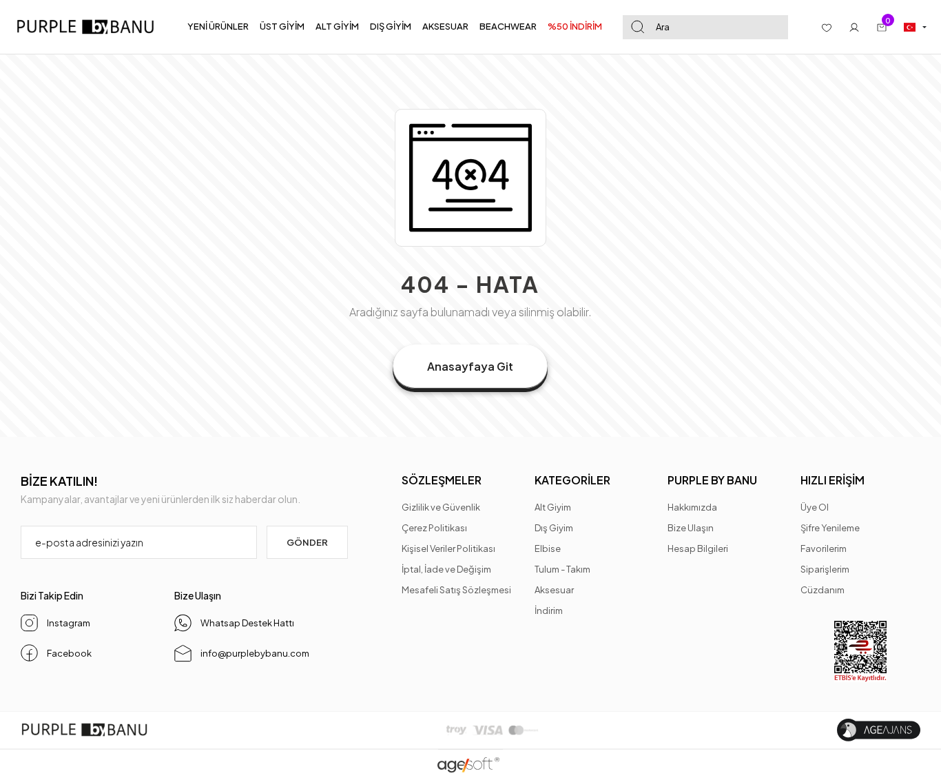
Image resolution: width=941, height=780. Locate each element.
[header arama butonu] (638, 27)
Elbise (548, 548)
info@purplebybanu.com (254, 653)
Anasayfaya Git (470, 366)
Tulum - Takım (562, 569)
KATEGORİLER (572, 480)
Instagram (68, 622)
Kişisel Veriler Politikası (448, 548)
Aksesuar (554, 589)
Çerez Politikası (434, 527)
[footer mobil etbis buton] (860, 651)
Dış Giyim (554, 527)
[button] (218, 27)
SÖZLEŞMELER (442, 480)
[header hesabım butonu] (854, 27)
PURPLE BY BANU (712, 480)
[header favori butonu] (826, 27)
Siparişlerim (824, 569)
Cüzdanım (822, 589)
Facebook (69, 653)
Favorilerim (823, 548)
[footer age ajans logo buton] (878, 730)
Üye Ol (814, 507)
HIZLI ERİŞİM (832, 480)
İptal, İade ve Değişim (446, 569)
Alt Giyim (553, 507)
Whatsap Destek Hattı (247, 622)
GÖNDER (307, 542)
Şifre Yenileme (830, 527)
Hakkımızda (692, 507)
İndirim (549, 610)
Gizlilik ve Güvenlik (441, 507)
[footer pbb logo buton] (84, 730)
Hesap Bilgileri (698, 548)
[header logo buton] (90, 26)
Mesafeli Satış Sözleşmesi (456, 589)
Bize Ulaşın (691, 527)
